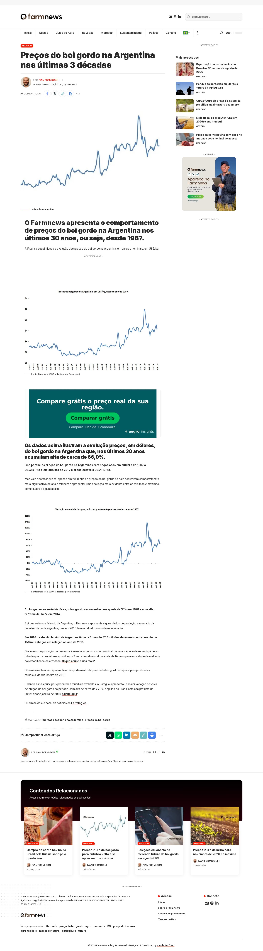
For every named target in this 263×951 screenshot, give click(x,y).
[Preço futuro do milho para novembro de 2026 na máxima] (215, 826)
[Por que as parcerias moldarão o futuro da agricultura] (185, 88)
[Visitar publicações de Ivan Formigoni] (26, 82)
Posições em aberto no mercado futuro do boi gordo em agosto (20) (158, 854)
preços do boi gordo (97, 719)
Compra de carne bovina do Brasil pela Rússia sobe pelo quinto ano (46, 854)
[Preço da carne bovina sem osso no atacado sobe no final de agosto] (185, 139)
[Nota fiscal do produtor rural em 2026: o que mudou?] (185, 122)
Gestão (200, 92)
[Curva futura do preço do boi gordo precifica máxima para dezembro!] (185, 105)
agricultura (69, 930)
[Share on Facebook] (47, 93)
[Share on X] (55, 93)
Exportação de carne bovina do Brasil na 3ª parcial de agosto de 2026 (217, 68)
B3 (109, 926)
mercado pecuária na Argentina (62, 719)
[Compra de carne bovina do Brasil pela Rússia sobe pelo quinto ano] (48, 826)
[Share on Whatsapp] (118, 735)
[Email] (135, 735)
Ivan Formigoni (48, 80)
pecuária (99, 926)
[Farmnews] (41, 17)
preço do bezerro (124, 926)
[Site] (154, 752)
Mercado (27, 45)
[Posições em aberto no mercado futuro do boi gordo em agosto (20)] (159, 826)
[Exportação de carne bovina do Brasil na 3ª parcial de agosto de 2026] (185, 69)
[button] (198, 33)
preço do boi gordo (71, 926)
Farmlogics (78, 703)
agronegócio (29, 930)
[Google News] (170, 16)
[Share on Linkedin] (126, 735)
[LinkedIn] (179, 16)
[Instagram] (175, 16)
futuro (82, 930)
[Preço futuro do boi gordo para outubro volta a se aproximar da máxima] (104, 826)
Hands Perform (165, 945)
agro (88, 926)
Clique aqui (69, 661)
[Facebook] (159, 752)
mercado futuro (49, 930)
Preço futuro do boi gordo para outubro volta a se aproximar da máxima (100, 854)
